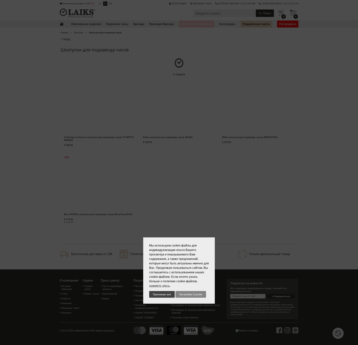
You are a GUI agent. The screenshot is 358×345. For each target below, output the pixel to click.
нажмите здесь (159, 285)
